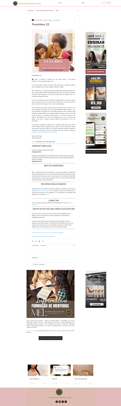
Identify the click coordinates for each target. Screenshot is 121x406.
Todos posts (30, 10)
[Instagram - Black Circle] (66, 402)
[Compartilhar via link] (42, 241)
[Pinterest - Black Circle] (63, 402)
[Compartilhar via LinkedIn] (39, 241)
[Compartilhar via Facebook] (32, 241)
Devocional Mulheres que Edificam (44, 10)
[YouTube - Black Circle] (60, 402)
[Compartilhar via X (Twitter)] (36, 241)
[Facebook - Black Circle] (57, 402)
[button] (77, 10)
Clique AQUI (30, 331)
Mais (57, 10)
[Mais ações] (74, 20)
